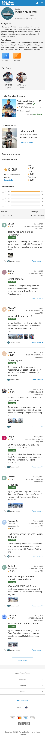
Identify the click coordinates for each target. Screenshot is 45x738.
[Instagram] (28, 724)
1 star (7, 205)
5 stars (7, 191)
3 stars (7, 198)
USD (19, 708)
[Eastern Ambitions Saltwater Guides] (9, 108)
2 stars (7, 202)
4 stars (7, 195)
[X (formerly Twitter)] (24, 724)
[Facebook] (20, 724)
